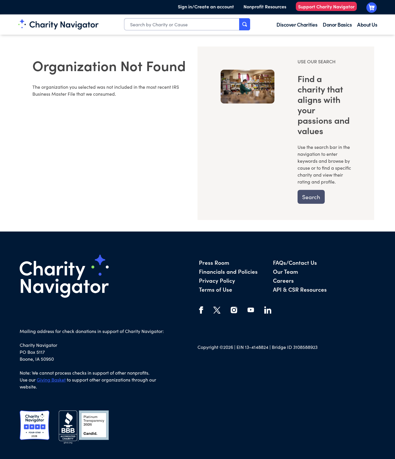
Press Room (214, 262)
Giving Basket (51, 380)
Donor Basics (337, 24)
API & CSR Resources (300, 289)
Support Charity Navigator (326, 6)
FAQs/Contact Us (295, 262)
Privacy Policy (217, 280)
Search (311, 197)
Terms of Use (215, 289)
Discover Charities (296, 24)
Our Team (285, 271)
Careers (283, 280)
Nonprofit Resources (264, 6)
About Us (367, 24)
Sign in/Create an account (206, 6)
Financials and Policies (228, 271)
